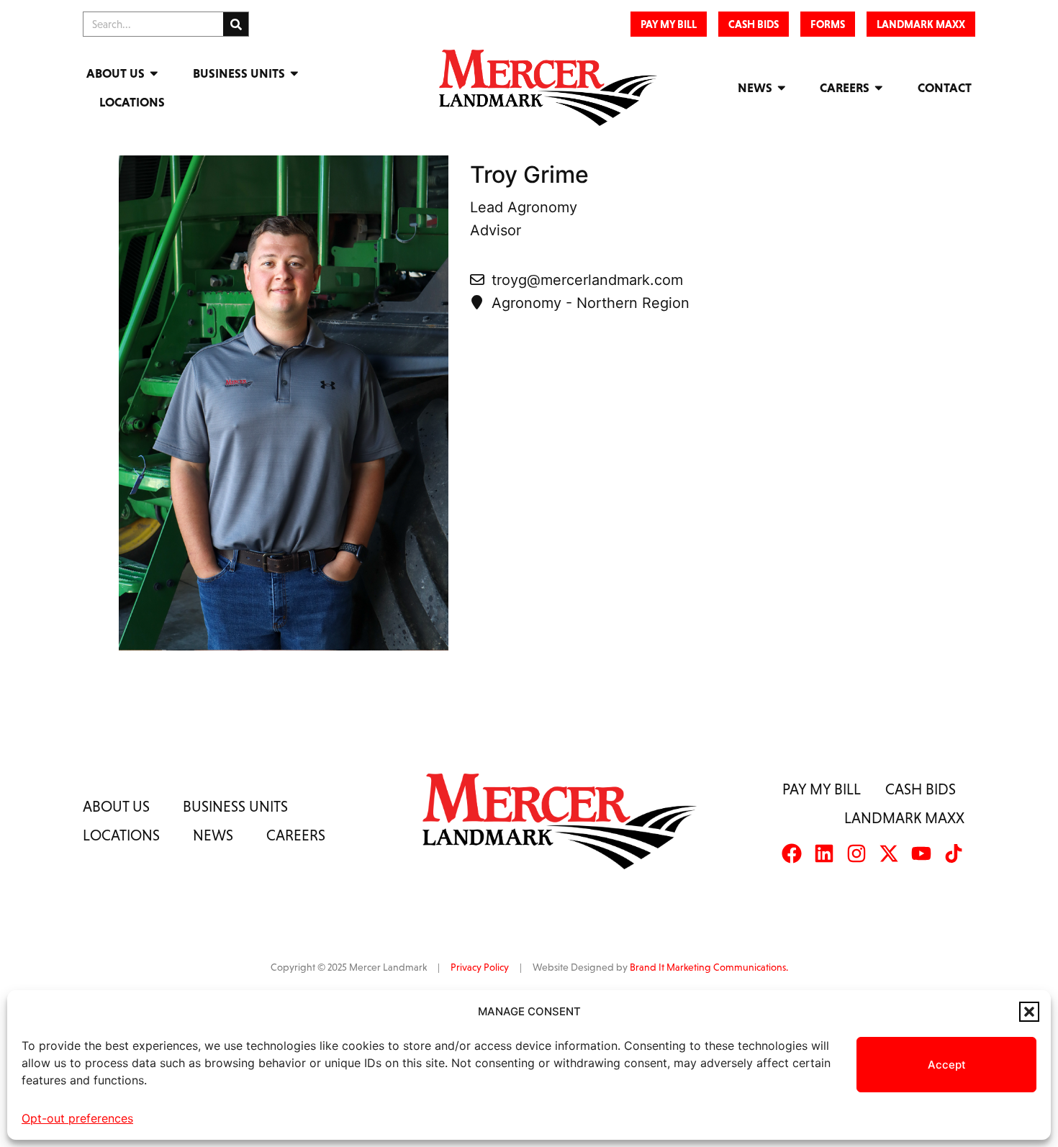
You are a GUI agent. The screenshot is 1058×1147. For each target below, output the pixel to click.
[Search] (235, 24)
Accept (947, 1064)
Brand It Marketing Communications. (709, 967)
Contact (945, 88)
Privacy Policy (480, 967)
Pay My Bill (821, 789)
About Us (115, 73)
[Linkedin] (824, 853)
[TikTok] (953, 853)
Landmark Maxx (904, 818)
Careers (844, 88)
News (755, 88)
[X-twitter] (888, 853)
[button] (1029, 1012)
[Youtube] (921, 853)
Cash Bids (920, 789)
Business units (235, 806)
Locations (132, 102)
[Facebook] (791, 853)
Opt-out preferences (77, 1118)
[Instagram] (856, 853)
